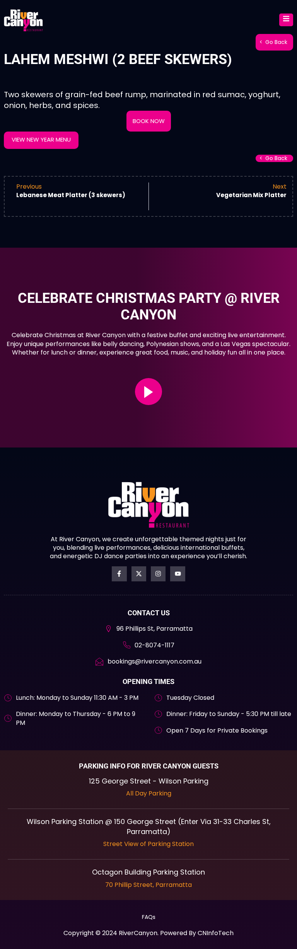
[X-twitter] (138, 573)
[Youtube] (177, 573)
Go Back (276, 42)
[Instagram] (158, 573)
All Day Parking (148, 793)
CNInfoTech (216, 933)
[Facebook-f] (119, 573)
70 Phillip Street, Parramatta (148, 884)
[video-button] (148, 391)
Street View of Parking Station (148, 843)
